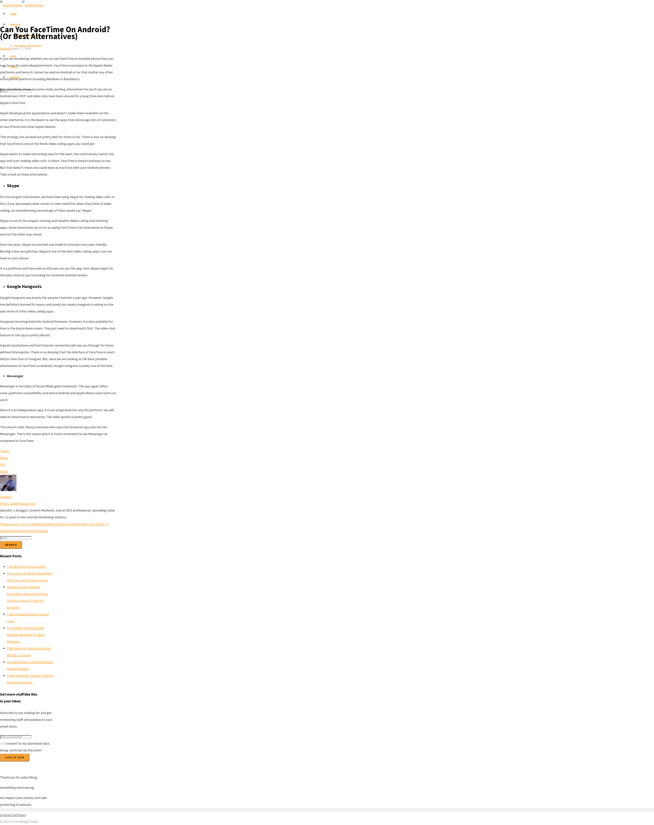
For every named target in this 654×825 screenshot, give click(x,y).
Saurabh (6, 48)
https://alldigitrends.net (17, 503)
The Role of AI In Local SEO (26, 566)
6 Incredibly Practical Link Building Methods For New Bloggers (25, 634)
